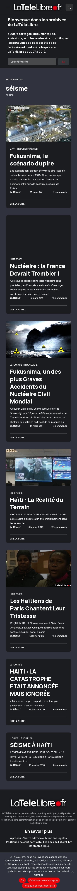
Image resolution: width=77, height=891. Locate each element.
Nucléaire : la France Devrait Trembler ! (37, 269)
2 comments (60, 192)
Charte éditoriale (33, 838)
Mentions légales (56, 838)
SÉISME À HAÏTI (31, 745)
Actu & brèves (18, 149)
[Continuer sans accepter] (72, 871)
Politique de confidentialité (39, 885)
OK (22, 880)
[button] (8, 7)
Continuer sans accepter (43, 880)
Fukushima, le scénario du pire (32, 159)
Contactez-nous (39, 846)
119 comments (59, 527)
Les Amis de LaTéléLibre (57, 842)
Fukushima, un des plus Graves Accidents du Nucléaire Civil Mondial (35, 386)
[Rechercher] (63, 61)
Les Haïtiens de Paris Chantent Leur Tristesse (37, 608)
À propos (15, 838)
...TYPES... (14, 738)
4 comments (60, 426)
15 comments (59, 298)
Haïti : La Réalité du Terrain (36, 503)
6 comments (60, 709)
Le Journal (32, 149)
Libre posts (16, 259)
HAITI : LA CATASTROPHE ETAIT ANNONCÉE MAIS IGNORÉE (34, 682)
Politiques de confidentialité (24, 842)
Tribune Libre (30, 364)
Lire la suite (17, 203)
